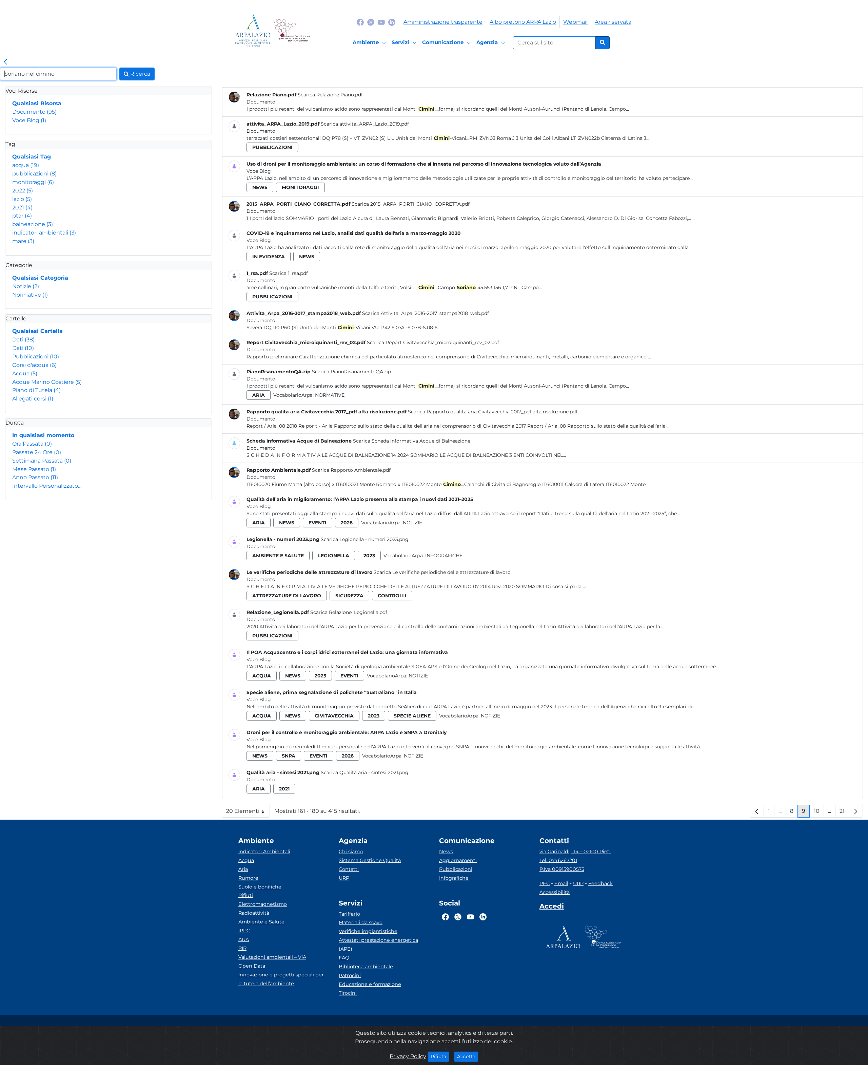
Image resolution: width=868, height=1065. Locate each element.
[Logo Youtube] (381, 22)
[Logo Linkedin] (391, 22)
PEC (544, 883)
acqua (25, 165)
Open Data (251, 966)
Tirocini (348, 993)
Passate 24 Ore (36, 452)
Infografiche (443, 556)
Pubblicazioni (35, 356)
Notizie (25, 286)
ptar (22, 215)
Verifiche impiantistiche (368, 931)
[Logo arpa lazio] (252, 31)
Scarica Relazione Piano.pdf (330, 95)
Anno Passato (35, 477)
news (260, 187)
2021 (22, 207)
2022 (22, 190)
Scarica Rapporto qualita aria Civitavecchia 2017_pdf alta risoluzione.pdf (492, 412)
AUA (243, 939)
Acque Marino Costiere (47, 382)
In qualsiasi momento (43, 435)
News (446, 851)
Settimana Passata (41, 460)
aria (258, 395)
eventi (318, 523)
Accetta (467, 1056)
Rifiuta (440, 1056)
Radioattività (253, 913)
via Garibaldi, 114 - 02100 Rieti (575, 851)
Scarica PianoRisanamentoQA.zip (351, 372)
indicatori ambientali (44, 232)
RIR (242, 948)
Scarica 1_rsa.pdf (288, 273)
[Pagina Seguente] (856, 811)
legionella (333, 556)
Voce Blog (29, 120)
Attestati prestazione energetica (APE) (378, 944)
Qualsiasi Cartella (37, 331)
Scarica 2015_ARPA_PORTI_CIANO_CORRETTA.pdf (411, 204)
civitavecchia (334, 716)
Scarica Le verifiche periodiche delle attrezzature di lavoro (442, 572)
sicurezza (349, 596)
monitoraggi (33, 182)
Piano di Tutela (36, 390)
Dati (23, 339)
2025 (320, 676)
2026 (347, 523)
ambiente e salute (278, 556)
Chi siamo (351, 851)
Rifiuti (245, 895)
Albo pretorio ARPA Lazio (523, 22)
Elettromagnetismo (262, 904)
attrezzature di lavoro (286, 596)
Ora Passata (32, 444)
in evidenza (268, 257)
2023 (369, 556)
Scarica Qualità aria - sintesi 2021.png (365, 772)
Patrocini (350, 975)
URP (344, 878)
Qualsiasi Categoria (40, 278)
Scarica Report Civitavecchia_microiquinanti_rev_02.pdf (433, 342)
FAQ (344, 958)
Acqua (24, 373)
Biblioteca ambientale (366, 967)
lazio (22, 199)
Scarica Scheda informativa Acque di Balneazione (411, 441)
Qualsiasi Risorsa (36, 103)
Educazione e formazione (370, 984)
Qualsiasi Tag (31, 156)
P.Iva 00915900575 (561, 869)
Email (561, 883)
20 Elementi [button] (248, 813)
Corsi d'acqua (34, 365)
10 (819, 813)
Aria (243, 869)
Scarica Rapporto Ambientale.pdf (351, 470)
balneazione (32, 224)
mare (23, 241)
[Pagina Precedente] (757, 811)
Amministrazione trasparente (442, 22)
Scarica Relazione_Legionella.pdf (348, 612)
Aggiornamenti (458, 860)
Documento (34, 112)
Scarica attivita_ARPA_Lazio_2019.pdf (365, 124)
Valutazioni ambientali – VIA (272, 957)
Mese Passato (34, 469)
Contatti (349, 869)
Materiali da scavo (360, 922)
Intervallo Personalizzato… (46, 486)
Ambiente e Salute (261, 922)
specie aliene (412, 716)
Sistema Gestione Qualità (370, 860)
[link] (5, 62)
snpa (288, 756)
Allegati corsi (32, 398)
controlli (392, 596)
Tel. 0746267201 (558, 860)
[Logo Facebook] (360, 22)
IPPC (244, 931)
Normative (30, 295)
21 (844, 813)
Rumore (248, 878)
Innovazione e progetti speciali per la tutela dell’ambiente (281, 979)
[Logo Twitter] (370, 22)
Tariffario (349, 914)
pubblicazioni (34, 173)
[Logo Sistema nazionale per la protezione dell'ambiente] (291, 31)
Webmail (575, 22)
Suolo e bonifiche (259, 887)
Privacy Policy (408, 1056)
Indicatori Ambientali (264, 851)
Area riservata (613, 22)
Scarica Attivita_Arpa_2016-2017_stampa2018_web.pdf (425, 313)
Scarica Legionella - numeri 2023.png (365, 539)
